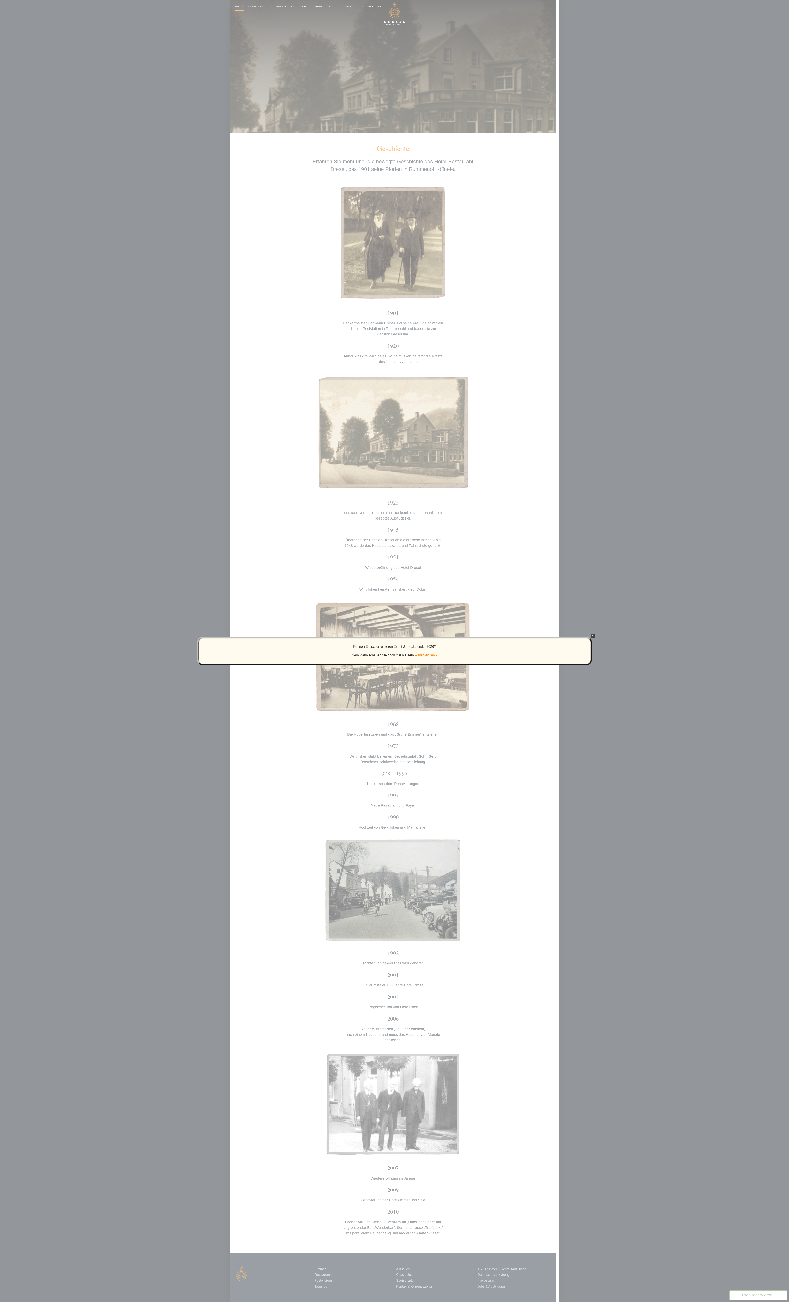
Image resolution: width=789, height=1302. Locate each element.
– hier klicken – (426, 655)
